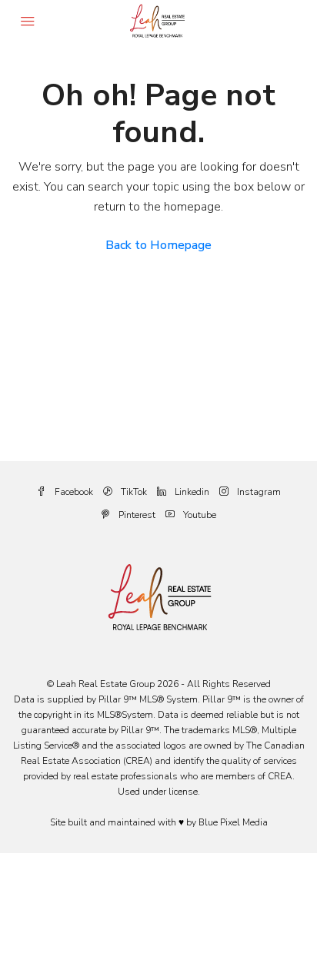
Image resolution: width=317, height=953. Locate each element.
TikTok (132, 492)
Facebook (72, 492)
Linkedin (190, 492)
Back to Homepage (158, 245)
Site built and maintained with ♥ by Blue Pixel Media (159, 822)
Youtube (198, 515)
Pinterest (135, 515)
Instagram (258, 492)
